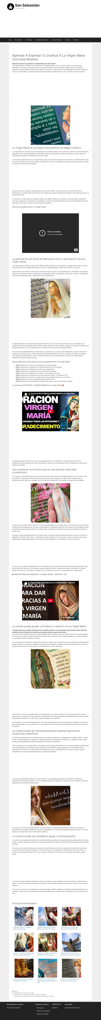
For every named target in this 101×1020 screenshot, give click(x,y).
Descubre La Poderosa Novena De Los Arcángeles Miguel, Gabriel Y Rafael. (34, 996)
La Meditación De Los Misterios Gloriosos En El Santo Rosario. (69, 928)
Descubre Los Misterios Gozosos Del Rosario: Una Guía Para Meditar (23, 954)
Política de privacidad (43, 1011)
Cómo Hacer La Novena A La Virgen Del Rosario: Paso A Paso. (23, 980)
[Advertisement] (50, 25)
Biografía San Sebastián (42, 40)
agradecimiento (18, 993)
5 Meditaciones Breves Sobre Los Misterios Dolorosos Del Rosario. (46, 928)
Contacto (67, 40)
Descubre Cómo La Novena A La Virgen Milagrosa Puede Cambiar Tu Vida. (47, 980)
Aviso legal (40, 1008)
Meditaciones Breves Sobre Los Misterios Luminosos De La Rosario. (71, 954)
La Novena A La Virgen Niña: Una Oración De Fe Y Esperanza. (70, 980)
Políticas (75, 40)
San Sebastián (27, 5)
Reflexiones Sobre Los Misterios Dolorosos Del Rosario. (22, 928)
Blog (10, 40)
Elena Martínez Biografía (13, 1007)
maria (24, 993)
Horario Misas (18, 40)
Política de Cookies (42, 1014)
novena (28, 993)
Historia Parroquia (57, 40)
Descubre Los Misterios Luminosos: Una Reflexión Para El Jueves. (47, 954)
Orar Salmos (28, 40)
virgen (15, 991)
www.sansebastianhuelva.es (72, 1007)
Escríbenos (55, 1007)
